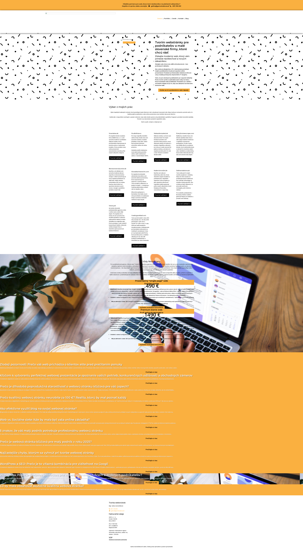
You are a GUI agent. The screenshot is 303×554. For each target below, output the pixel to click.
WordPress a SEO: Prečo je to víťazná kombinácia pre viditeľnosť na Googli (54, 464)
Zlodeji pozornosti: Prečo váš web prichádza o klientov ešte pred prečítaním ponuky (61, 364)
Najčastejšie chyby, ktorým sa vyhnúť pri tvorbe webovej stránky (47, 453)
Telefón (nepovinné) (136, 516)
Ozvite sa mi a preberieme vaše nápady (174, 90)
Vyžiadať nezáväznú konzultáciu (151, 307)
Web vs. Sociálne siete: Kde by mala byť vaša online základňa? (45, 419)
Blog (187, 18)
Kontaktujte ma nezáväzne (11, 361)
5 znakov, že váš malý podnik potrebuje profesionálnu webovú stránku (51, 430)
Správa (133, 528)
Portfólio (167, 18)
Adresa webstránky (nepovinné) (139, 519)
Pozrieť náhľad (115, 158)
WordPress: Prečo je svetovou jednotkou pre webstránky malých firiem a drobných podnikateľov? (71, 475)
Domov (159, 18)
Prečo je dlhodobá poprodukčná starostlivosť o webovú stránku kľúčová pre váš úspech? (64, 386)
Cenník (174, 18)
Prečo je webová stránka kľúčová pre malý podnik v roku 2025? (46, 441)
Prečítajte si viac (151, 372)
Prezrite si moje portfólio (34, 361)
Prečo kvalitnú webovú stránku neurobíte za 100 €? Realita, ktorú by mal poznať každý (63, 397)
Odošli (134, 539)
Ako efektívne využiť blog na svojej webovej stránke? (38, 408)
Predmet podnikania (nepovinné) (140, 522)
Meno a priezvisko (136, 510)
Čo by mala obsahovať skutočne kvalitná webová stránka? (42, 486)
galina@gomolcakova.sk (159, 6)
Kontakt (181, 18)
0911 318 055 (176, 6)
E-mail (132, 513)
